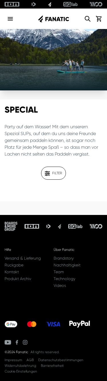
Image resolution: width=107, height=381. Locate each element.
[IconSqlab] (70, 4)
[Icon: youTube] (8, 342)
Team (59, 272)
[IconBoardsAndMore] (11, 226)
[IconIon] (12, 4)
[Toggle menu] (10, 18)
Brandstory (64, 258)
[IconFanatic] (49, 4)
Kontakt (12, 272)
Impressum (13, 360)
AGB (30, 360)
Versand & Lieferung (23, 258)
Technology (64, 278)
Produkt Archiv (18, 278)
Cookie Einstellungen (21, 371)
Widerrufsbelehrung (20, 366)
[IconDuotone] (33, 4)
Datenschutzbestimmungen (60, 360)
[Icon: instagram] (25, 342)
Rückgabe (14, 265)
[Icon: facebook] (17, 342)
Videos (60, 285)
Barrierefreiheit (52, 366)
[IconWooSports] (96, 4)
